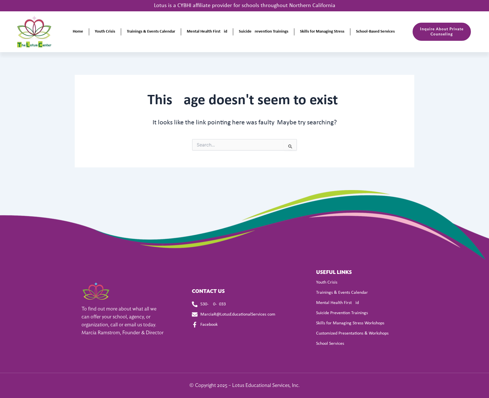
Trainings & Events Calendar (151, 31)
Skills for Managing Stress (322, 31)
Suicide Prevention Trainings (263, 31)
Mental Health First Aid (207, 31)
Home (78, 31)
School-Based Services (375, 31)
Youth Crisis (105, 31)
